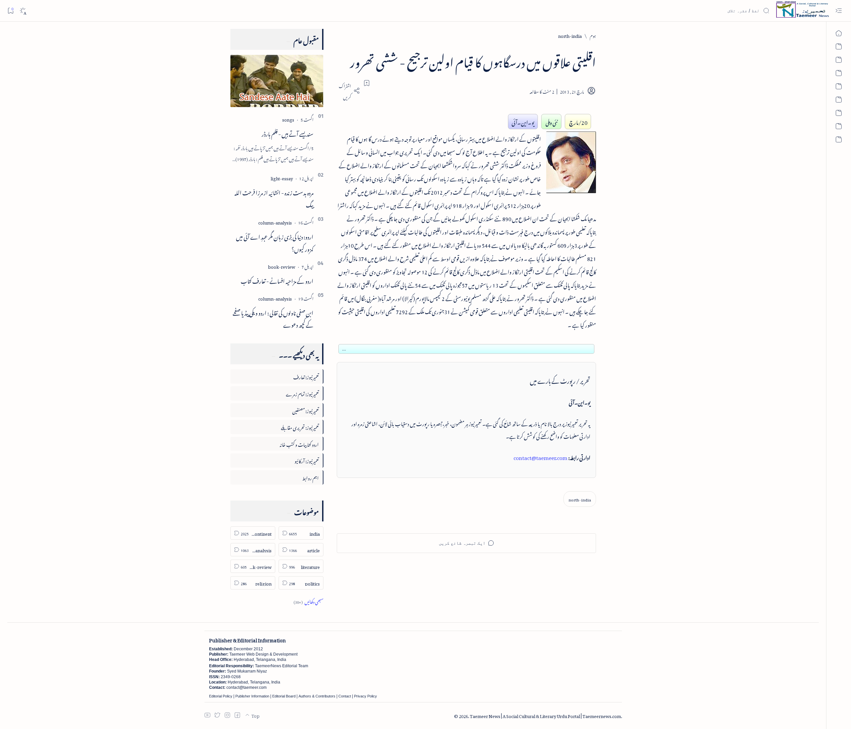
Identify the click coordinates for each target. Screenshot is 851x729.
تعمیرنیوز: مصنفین (305, 410)
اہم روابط (310, 477)
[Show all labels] (308, 601)
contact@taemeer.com (540, 456)
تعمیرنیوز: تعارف (306, 376)
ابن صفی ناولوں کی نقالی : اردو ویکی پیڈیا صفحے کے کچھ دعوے (273, 318)
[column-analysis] (275, 221)
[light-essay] (282, 177)
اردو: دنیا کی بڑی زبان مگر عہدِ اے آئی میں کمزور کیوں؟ (274, 242)
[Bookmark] (10, 10)
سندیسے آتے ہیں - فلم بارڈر (287, 133)
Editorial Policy (220, 696)
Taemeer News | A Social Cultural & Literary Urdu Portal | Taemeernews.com (545, 715)
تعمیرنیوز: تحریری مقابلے (300, 426)
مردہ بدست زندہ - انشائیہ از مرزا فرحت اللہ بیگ (273, 198)
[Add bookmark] (366, 83)
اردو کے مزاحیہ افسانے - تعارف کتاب (277, 280)
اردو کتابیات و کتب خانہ (299, 443)
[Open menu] (838, 11)
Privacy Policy (365, 696)
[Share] (348, 91)
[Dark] (23, 11)
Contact (344, 696)
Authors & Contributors (317, 696)
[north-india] (579, 499)
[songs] (288, 119)
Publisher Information (252, 696)
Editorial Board (284, 696)
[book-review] (281, 266)
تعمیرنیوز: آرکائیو (307, 460)
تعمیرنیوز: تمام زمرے (302, 393)
